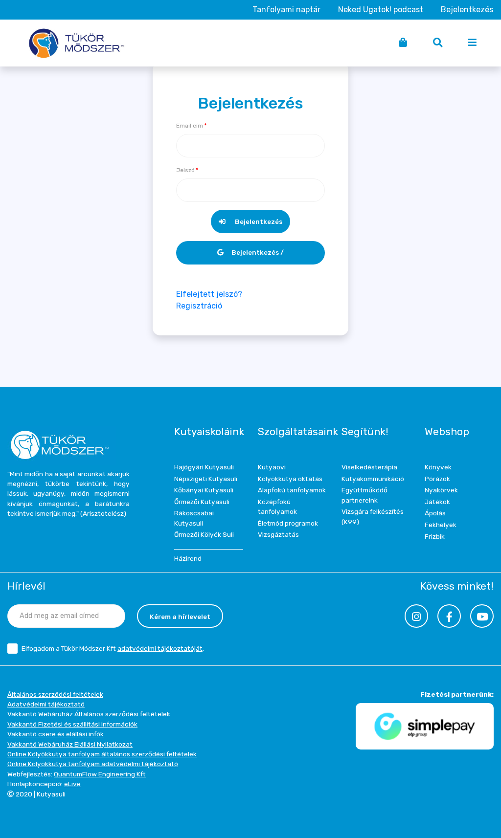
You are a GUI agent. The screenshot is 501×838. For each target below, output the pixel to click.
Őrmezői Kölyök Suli (204, 534)
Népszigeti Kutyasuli (205, 479)
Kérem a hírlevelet (180, 616)
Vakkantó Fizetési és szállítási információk (72, 724)
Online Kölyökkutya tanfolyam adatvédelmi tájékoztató (92, 764)
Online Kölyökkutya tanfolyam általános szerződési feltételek (102, 754)
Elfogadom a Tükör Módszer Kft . (113, 648)
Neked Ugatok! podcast (380, 9)
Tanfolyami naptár (286, 9)
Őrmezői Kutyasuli (201, 502)
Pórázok (437, 479)
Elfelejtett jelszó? (209, 294)
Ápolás (435, 513)
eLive (72, 784)
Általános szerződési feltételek (55, 694)
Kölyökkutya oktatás (290, 479)
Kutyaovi (272, 467)
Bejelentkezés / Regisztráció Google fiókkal (250, 256)
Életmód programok (288, 523)
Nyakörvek (441, 490)
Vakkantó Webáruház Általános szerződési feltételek (88, 714)
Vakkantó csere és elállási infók (55, 734)
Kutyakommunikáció (373, 479)
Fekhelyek (440, 525)
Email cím (189, 125)
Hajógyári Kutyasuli (204, 467)
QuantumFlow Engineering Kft (100, 774)
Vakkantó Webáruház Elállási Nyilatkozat (70, 744)
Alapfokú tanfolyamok (292, 490)
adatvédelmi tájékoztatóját (160, 648)
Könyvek (438, 467)
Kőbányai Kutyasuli (203, 490)
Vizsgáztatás (278, 534)
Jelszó (185, 170)
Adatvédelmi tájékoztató (46, 704)
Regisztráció (199, 305)
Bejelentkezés (467, 9)
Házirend (188, 558)
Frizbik (435, 536)
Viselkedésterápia (369, 467)
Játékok (437, 502)
